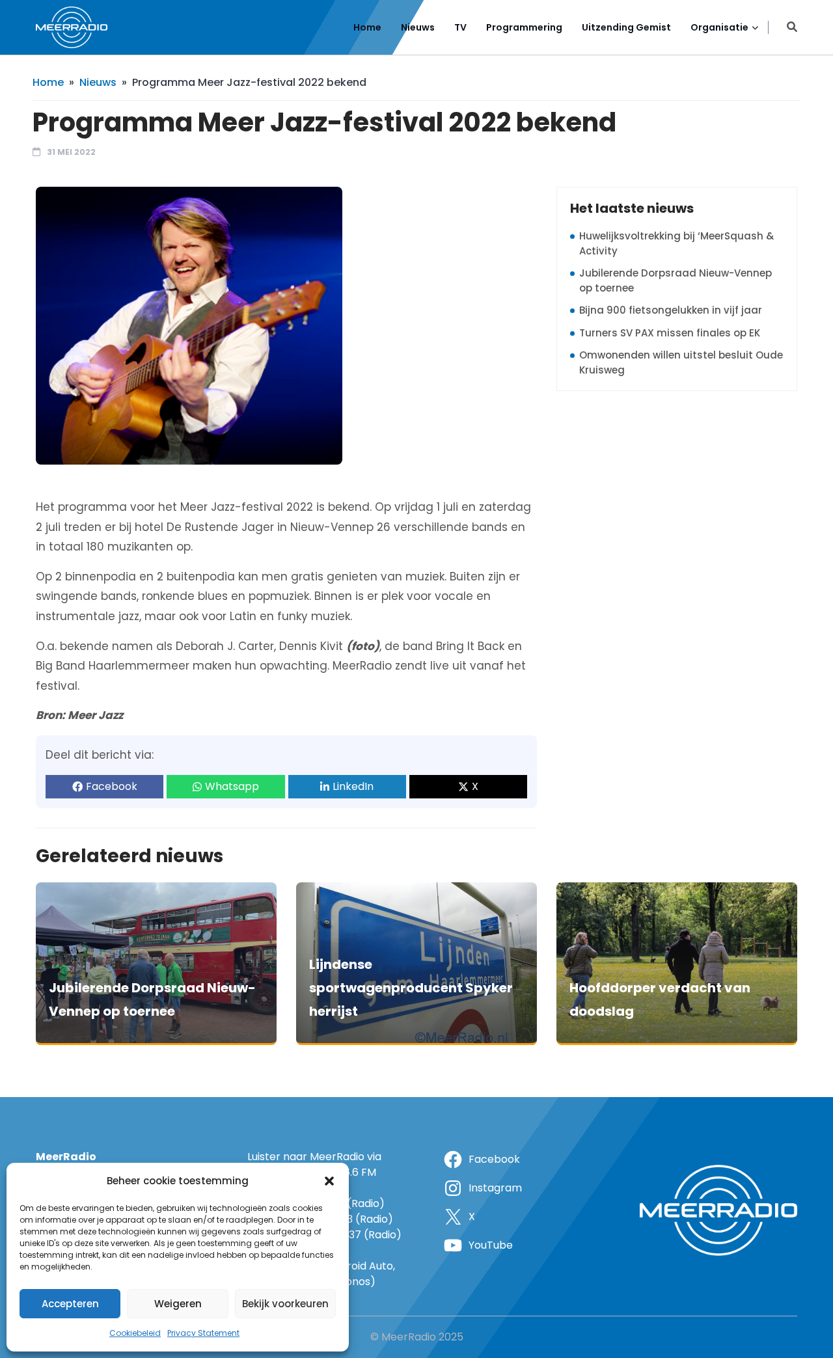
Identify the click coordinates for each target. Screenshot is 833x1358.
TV (460, 27)
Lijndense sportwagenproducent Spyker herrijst (411, 987)
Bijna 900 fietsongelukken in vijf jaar (670, 310)
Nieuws (418, 27)
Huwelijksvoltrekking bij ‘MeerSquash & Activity (676, 243)
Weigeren (178, 1303)
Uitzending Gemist (626, 27)
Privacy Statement (203, 1332)
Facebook (111, 786)
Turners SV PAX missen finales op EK (669, 333)
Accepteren (70, 1303)
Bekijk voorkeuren (285, 1303)
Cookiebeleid (135, 1332)
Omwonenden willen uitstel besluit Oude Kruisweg (681, 362)
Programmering (524, 27)
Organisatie (719, 27)
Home (367, 27)
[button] (329, 1181)
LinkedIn (353, 786)
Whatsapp (232, 786)
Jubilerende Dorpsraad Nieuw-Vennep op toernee (675, 280)
